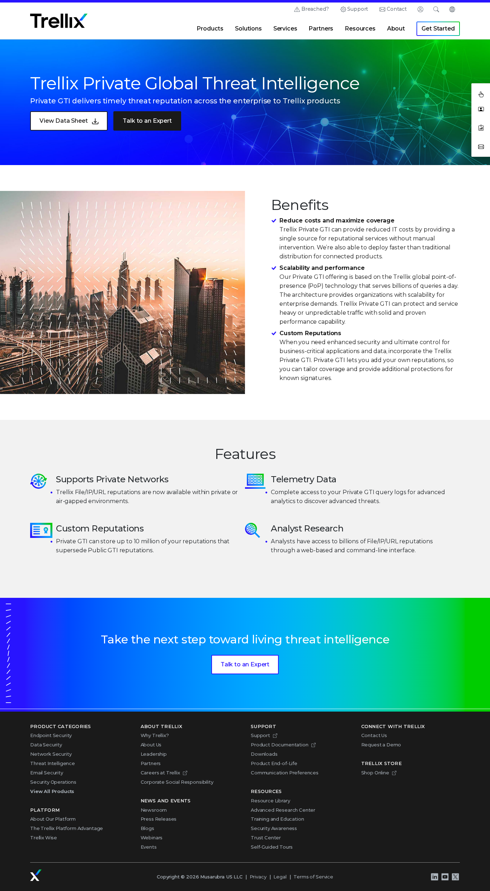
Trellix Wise (43, 837)
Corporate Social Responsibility (177, 782)
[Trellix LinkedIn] (434, 876)
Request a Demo (381, 744)
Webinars (152, 837)
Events (149, 847)
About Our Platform (53, 819)
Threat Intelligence (52, 763)
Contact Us (374, 735)
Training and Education (277, 819)
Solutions (248, 28)
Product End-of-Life (274, 763)
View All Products (52, 791)
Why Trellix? (155, 735)
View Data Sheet (63, 120)
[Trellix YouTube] (444, 876)
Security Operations (53, 782)
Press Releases (159, 819)
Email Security (46, 772)
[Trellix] (36, 875)
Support (357, 9)
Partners (320, 28)
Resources (360, 28)
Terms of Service (313, 877)
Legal (279, 877)
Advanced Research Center (283, 810)
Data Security (46, 744)
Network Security (50, 754)
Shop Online (375, 772)
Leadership (154, 754)
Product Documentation (279, 744)
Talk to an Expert (147, 120)
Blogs (147, 828)
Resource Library (270, 800)
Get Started (437, 28)
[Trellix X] (455, 876)
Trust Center (266, 837)
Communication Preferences (285, 772)
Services (285, 28)
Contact (397, 9)
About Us (151, 744)
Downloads (264, 754)
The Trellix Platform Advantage (66, 828)
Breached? (315, 9)
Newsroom (154, 810)
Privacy (258, 877)
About (396, 28)
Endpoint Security (51, 735)
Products (210, 28)
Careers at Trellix (160, 772)
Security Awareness (274, 828)
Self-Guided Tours (272, 847)
